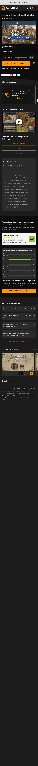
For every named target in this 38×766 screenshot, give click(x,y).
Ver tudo (32, 349)
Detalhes (19, 149)
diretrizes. (14, 229)
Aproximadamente (19, 144)
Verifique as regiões (7, 71)
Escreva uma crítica (19, 291)
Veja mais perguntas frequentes (19, 341)
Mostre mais (18, 208)
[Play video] (19, 122)
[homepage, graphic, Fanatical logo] (10, 8)
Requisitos (19, 154)
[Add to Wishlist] (34, 63)
